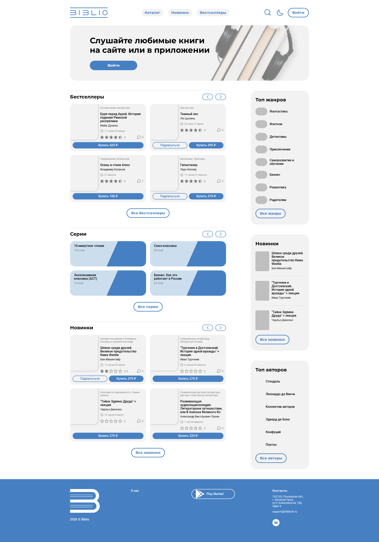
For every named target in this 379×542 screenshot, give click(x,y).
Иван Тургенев (189, 359)
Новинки (180, 12)
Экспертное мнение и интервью (118, 338)
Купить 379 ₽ (206, 196)
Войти (298, 12)
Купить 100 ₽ (108, 196)
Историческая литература (115, 108)
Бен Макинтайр (110, 359)
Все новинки (148, 452)
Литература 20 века (191, 341)
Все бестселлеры (148, 213)
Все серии (148, 307)
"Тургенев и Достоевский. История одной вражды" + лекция (199, 351)
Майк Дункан (109, 125)
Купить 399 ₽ (206, 145)
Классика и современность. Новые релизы (120, 394)
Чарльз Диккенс (111, 409)
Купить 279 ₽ (188, 379)
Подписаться (170, 145)
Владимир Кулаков (112, 169)
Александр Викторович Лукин (199, 416)
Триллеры (199, 159)
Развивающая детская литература (200, 392)
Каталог (152, 12)
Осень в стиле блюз (115, 165)
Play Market (214, 494)
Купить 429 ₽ (108, 145)
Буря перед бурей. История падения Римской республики (120, 117)
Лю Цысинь (187, 118)
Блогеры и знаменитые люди (116, 341)
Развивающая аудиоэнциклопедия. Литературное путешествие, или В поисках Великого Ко (201, 407)
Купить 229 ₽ (188, 436)
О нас (135, 491)
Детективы (186, 159)
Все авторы (271, 458)
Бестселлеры (213, 12)
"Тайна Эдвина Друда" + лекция (118, 403)
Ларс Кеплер (188, 169)
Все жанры (270, 213)
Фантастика (187, 108)
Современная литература (114, 159)
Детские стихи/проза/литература (199, 395)
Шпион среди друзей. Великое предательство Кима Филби (118, 351)
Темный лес (189, 114)
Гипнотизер (188, 165)
